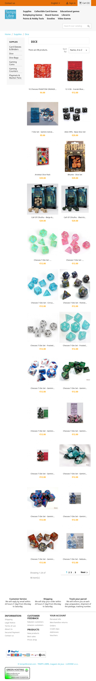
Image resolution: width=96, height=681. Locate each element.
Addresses (54, 632)
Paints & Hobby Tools (33, 18)
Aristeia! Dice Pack (42, 174)
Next (84, 572)
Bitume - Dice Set (75, 174)
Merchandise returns (59, 622)
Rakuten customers (35, 622)
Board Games (52, 15)
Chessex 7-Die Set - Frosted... (42, 345)
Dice (11, 53)
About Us (8, 629)
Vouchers (54, 635)
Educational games (69, 11)
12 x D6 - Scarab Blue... (75, 89)
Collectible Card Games (45, 11)
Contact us (10, 3)
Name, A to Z (79, 50)
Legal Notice (10, 622)
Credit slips (54, 629)
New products (33, 633)
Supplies (27, 11)
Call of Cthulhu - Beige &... (42, 217)
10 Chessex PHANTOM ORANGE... (42, 89)
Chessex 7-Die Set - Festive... (75, 303)
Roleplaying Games (32, 15)
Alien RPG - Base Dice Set (75, 132)
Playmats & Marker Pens (15, 76)
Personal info (55, 619)
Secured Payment (12, 632)
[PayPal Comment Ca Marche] (26, 653)
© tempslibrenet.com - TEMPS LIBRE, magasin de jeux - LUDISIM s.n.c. (48, 664)
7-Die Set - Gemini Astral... (43, 132)
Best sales (31, 636)
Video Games (64, 18)
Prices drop (32, 640)
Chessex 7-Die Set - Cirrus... (42, 303)
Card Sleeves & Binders (15, 48)
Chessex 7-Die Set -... (42, 260)
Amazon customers (35, 625)
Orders (53, 625)
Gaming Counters (13, 69)
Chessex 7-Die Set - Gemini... (43, 388)
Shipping (8, 619)
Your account (58, 615)
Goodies (51, 18)
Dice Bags (13, 57)
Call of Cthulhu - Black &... (75, 217)
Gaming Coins (13, 63)
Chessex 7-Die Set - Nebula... (75, 559)
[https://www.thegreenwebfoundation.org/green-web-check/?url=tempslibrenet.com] (17, 672)
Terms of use (10, 626)
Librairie (66, 15)
